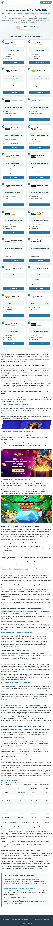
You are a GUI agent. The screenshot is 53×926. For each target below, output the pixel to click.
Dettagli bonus (39, 92)
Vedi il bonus (13, 62)
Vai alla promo (13, 92)
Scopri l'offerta (39, 62)
